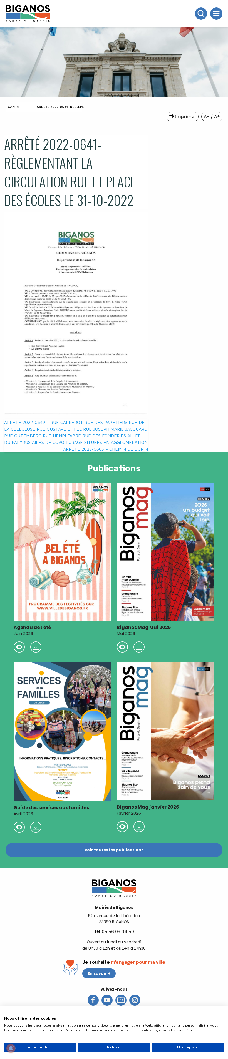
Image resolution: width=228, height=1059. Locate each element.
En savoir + (99, 973)
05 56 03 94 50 (118, 931)
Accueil (14, 107)
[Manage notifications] (10, 1048)
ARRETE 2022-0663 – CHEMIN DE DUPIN (105, 448)
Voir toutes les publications (114, 850)
